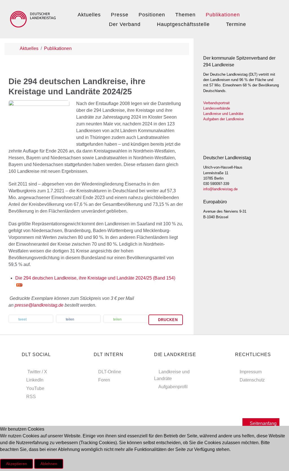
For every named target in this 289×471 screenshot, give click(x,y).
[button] (31, 319)
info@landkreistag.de (220, 189)
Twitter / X (37, 371)
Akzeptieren (16, 463)
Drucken (167, 320)
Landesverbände (216, 108)
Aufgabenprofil (173, 386)
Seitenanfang (263, 423)
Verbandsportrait (216, 103)
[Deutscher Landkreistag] (34, 18)
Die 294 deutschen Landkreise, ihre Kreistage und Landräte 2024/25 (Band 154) (95, 278)
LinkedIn (34, 380)
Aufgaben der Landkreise (223, 119)
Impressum (251, 371)
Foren (104, 380)
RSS (31, 396)
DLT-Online (109, 371)
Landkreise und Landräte (223, 114)
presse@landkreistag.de (39, 305)
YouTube (35, 388)
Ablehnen (48, 463)
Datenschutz (252, 380)
